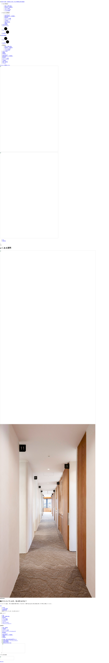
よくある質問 (7, 10)
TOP (3, 615)
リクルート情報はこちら (5, 65)
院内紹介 (4, 617)
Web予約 (4, 240)
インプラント (7, 14)
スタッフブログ (8, 9)
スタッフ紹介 (7, 8)
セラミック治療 (8, 18)
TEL (3, 239)
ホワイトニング (8, 19)
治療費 (6, 23)
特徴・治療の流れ (8, 5)
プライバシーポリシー (6, 623)
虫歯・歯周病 (5, 61)
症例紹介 (4, 53)
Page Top (1, 661)
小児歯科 (6, 20)
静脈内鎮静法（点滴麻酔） (10, 16)
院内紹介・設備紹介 (9, 7)
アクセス (4, 63)
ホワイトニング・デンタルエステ (9, 631)
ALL (1, 605)
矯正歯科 (6, 17)
